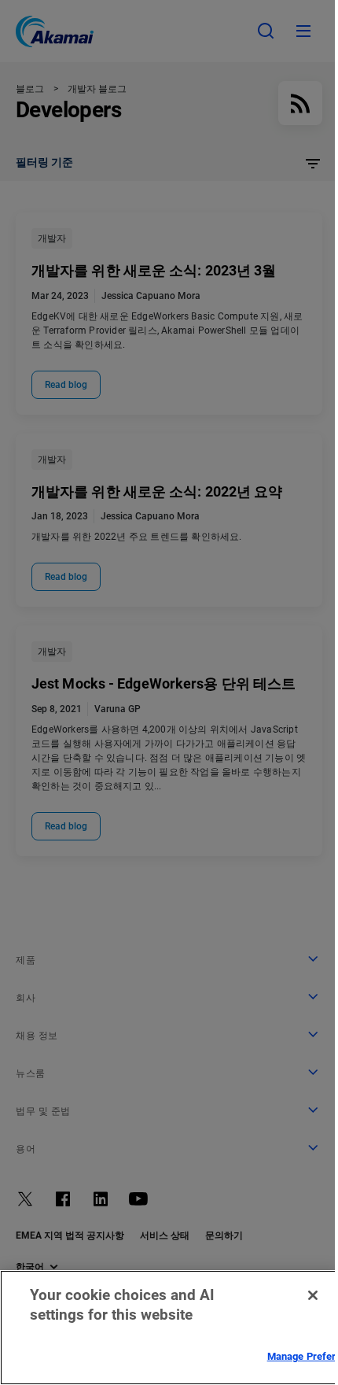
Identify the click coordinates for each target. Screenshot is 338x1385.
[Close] (313, 1295)
